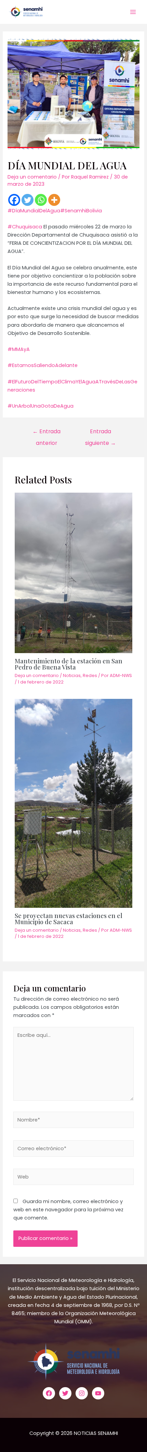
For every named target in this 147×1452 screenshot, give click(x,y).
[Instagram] (82, 1393)
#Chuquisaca (25, 226)
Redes (90, 675)
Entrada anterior (46, 433)
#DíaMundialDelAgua (34, 210)
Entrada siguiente (100, 433)
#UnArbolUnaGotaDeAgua (41, 406)
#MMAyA (19, 349)
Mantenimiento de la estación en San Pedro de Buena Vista (68, 664)
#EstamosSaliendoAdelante (43, 365)
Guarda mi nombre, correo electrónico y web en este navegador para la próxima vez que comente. (68, 1209)
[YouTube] (98, 1393)
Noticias (72, 675)
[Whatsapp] (41, 200)
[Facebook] (14, 200)
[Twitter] (28, 200)
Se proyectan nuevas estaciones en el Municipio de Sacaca (68, 918)
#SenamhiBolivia (81, 210)
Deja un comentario (32, 176)
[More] (54, 200)
